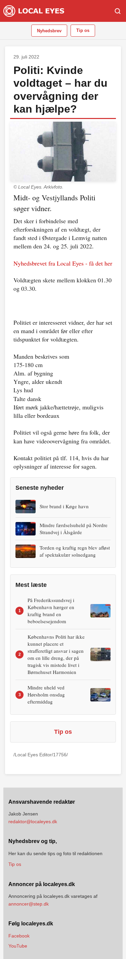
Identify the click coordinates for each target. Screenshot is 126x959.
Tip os (82, 30)
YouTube (17, 946)
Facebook (19, 935)
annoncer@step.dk (28, 904)
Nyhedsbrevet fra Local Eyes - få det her (62, 263)
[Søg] (118, 11)
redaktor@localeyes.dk (32, 821)
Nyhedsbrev (49, 30)
